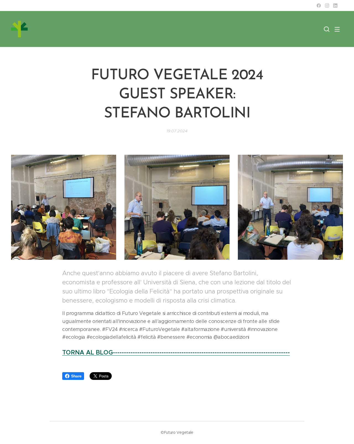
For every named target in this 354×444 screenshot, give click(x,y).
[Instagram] (327, 5)
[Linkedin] (335, 5)
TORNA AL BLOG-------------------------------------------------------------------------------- (176, 352)
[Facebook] (318, 5)
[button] (326, 29)
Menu (339, 29)
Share (76, 376)
